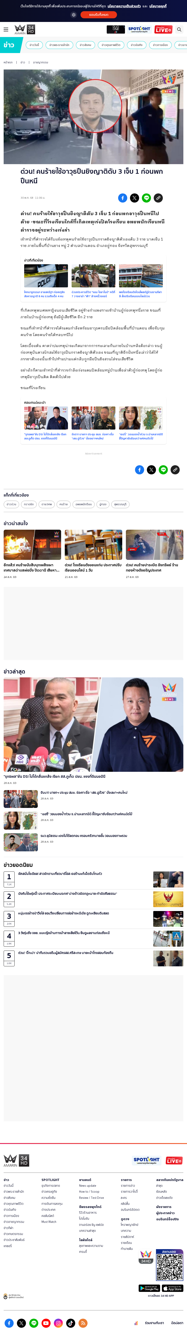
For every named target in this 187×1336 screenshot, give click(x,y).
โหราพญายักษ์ (129, 1225)
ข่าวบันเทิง (137, 45)
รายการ (126, 1179)
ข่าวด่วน (11, 504)
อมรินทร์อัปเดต (130, 1210)
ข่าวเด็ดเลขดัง (164, 1198)
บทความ (126, 1231)
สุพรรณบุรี (120, 504)
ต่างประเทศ (48, 1210)
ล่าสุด (159, 1186)
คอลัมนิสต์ (48, 1216)
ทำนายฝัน (127, 1249)
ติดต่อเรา (177, 1323)
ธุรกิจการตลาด (51, 1186)
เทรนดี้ (83, 1252)
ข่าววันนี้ (34, 45)
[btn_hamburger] (5, 29)
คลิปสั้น (125, 1204)
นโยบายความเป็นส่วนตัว (124, 6)
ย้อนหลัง (161, 1191)
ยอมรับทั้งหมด (98, 14)
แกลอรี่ (8, 1246)
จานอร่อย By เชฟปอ (91, 1225)
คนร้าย (64, 504)
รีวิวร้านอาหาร (88, 1212)
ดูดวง (125, 1218)
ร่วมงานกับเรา (154, 1323)
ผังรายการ (163, 1206)
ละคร (124, 1198)
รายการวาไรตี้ (129, 1191)
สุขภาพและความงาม (91, 1246)
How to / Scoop (89, 1191)
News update (87, 1186)
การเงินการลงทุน (52, 1204)
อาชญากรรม (40, 62)
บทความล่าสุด (87, 1231)
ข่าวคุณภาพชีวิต (111, 45)
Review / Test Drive (91, 1198)
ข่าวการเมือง (160, 45)
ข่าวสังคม (85, 45)
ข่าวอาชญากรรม (14, 1222)
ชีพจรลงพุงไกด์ (90, 1206)
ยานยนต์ (85, 1179)
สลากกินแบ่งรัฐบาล (169, 1179)
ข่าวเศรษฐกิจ (49, 1191)
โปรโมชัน (84, 1218)
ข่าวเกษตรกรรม (13, 1234)
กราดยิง (29, 504)
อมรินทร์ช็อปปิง (167, 1219)
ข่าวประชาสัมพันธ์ (14, 1240)
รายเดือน (126, 1243)
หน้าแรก (8, 62)
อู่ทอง (102, 504)
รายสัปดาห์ (127, 1237)
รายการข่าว (128, 1186)
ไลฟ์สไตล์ (85, 1239)
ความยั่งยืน (48, 1198)
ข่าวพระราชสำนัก (59, 45)
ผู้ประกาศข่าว (165, 1213)
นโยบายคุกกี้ (157, 6)
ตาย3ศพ (47, 504)
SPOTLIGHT (51, 1179)
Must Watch (49, 1222)
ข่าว (23, 62)
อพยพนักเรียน (83, 504)
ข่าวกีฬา (8, 1228)
